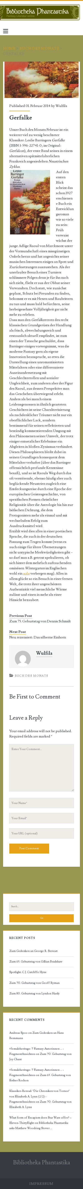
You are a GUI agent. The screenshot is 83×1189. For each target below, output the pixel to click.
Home (9, 48)
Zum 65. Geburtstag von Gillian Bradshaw (35, 961)
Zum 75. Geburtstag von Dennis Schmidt (40, 621)
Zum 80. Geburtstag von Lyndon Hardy (34, 993)
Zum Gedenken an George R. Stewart (33, 951)
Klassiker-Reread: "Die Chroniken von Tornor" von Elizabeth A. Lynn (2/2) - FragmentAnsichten (39, 1096)
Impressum (41, 1184)
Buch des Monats (39, 48)
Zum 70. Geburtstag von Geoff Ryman (34, 983)
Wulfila (61, 106)
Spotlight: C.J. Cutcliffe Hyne (27, 972)
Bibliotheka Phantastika (41, 1162)
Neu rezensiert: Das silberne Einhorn (37, 637)
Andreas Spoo (18, 1033)
